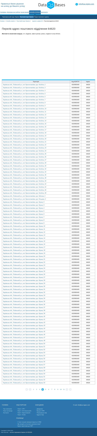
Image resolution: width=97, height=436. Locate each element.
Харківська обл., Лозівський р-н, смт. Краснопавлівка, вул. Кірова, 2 (23, 202)
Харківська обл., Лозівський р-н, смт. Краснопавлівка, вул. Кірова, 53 (24, 352)
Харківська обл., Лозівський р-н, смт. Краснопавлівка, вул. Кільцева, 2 (24, 199)
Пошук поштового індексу (41, 17)
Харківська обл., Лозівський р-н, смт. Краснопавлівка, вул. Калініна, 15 (24, 124)
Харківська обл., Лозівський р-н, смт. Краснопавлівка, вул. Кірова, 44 (24, 328)
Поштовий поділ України (27, 17)
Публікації (19, 418)
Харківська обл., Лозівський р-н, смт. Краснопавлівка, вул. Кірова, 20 (24, 256)
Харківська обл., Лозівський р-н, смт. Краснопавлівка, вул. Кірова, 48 (24, 340)
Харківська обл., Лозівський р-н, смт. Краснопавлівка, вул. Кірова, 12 (24, 232)
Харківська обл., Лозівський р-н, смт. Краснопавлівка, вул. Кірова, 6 (23, 214)
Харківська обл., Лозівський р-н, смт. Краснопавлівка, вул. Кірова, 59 (24, 370)
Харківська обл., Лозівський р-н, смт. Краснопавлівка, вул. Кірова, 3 (23, 205)
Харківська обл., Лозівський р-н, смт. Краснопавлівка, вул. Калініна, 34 (24, 172)
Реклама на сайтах (13, 12)
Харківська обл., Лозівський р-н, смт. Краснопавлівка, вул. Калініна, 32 (24, 169)
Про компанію (7, 409)
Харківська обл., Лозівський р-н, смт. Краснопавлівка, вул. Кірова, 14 (24, 238)
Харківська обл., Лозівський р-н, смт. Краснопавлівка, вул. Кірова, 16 (24, 244)
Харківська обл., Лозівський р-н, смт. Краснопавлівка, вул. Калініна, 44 (24, 187)
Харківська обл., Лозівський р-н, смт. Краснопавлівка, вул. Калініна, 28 (24, 163)
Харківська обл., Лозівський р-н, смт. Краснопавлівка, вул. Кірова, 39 (24, 313)
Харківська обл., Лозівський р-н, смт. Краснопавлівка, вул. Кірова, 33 (24, 295)
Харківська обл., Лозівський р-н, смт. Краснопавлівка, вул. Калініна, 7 (24, 99)
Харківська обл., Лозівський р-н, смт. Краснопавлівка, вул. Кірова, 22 (24, 262)
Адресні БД (40, 414)
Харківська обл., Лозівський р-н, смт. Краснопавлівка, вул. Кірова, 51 (24, 346)
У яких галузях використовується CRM (29, 422)
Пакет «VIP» (21, 409)
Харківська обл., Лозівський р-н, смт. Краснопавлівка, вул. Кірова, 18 (24, 250)
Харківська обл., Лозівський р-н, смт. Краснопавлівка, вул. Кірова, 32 (24, 292)
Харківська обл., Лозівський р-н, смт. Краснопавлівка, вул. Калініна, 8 (24, 102)
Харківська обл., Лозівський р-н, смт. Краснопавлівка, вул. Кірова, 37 (24, 307)
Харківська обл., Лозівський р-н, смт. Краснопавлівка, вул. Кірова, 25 (24, 271)
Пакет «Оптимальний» (25, 411)
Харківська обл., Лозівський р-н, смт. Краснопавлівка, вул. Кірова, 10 (24, 226)
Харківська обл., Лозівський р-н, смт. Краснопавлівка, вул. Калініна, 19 (24, 136)
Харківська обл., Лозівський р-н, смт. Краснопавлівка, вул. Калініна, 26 (24, 157)
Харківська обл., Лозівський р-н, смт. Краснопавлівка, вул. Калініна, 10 (24, 108)
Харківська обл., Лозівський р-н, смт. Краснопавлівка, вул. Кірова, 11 (24, 229)
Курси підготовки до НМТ (25, 426)
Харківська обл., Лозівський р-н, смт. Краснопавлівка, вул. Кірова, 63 (24, 382)
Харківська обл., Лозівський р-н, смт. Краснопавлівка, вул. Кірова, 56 (24, 361)
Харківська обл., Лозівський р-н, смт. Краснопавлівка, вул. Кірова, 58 (24, 367)
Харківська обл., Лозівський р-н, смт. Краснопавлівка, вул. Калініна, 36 (24, 175)
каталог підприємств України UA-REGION (21, 432)
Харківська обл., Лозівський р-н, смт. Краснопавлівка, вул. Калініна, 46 (24, 190)
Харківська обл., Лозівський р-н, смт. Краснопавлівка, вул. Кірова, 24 (24, 268)
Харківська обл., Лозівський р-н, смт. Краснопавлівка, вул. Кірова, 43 (24, 325)
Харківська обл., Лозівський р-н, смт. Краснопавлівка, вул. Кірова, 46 (24, 334)
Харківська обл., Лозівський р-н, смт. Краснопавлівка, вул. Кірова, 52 (24, 349)
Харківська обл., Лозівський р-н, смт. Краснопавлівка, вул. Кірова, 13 (24, 235)
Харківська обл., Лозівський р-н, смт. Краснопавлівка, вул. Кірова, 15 (24, 241)
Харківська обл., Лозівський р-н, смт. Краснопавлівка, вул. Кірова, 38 (24, 310)
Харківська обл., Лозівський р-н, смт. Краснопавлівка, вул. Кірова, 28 (24, 280)
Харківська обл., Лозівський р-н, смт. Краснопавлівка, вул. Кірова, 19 (24, 253)
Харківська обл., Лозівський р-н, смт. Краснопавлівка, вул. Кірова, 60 (24, 373)
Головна (3, 12)
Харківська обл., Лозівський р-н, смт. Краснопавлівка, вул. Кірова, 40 (24, 316)
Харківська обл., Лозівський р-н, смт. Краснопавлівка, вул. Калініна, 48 (24, 193)
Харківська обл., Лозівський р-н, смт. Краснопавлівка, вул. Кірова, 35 (24, 301)
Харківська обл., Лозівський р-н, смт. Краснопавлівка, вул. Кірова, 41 (24, 319)
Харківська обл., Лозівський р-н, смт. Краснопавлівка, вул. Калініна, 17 (24, 130)
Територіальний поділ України (10, 17)
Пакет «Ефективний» (24, 413)
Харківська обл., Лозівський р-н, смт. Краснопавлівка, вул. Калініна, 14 (24, 120)
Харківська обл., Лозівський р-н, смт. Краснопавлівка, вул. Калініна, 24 (24, 151)
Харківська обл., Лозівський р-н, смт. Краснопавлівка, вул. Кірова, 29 (24, 283)
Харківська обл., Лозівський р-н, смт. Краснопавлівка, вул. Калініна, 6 (24, 96)
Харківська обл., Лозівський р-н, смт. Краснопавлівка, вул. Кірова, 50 (24, 343)
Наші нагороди (7, 411)
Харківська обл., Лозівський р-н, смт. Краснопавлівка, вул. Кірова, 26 (24, 274)
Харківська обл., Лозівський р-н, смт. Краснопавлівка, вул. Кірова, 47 (24, 337)
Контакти (44, 12)
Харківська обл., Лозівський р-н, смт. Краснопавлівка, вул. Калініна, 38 (24, 178)
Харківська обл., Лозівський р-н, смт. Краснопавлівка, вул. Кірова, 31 (24, 289)
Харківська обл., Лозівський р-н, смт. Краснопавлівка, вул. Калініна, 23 (24, 148)
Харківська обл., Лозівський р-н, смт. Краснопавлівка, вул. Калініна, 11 (24, 111)
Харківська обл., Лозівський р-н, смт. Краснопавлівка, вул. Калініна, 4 (24, 90)
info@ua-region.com (86, 4)
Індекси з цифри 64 (37, 21)
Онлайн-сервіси (34, 12)
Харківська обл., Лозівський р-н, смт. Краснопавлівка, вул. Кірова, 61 (24, 376)
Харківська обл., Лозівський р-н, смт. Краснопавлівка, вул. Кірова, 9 (23, 223)
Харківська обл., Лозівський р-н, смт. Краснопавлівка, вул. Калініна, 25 (24, 154)
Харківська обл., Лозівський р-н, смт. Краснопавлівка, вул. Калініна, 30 (24, 166)
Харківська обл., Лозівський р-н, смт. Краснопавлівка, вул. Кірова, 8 (23, 220)
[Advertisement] (85, 51)
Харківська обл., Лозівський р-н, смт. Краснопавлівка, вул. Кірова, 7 (23, 217)
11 (64, 389)
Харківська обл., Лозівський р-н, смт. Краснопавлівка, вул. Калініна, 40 (24, 181)
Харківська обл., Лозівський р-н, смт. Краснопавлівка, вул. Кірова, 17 (24, 247)
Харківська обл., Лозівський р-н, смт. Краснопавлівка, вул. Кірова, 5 (23, 211)
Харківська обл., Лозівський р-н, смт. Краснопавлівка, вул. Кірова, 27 (24, 277)
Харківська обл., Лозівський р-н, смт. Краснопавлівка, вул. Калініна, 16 (24, 127)
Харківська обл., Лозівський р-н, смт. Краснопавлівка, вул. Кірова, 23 (24, 265)
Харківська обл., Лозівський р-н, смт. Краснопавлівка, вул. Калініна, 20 (24, 139)
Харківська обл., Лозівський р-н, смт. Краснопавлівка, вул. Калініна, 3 (24, 87)
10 (61, 389)
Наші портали (21, 405)
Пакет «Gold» (22, 414)
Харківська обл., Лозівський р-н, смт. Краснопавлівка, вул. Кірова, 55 (24, 358)
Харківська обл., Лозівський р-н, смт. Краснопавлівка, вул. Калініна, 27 (24, 160)
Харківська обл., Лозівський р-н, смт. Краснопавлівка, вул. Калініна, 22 (24, 145)
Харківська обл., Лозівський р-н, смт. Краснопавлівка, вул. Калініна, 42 (24, 184)
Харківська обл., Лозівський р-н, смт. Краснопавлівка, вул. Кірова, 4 (23, 208)
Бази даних (25, 12)
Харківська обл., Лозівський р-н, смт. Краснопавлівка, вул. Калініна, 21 (24, 142)
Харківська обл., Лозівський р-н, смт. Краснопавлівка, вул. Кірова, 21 (24, 259)
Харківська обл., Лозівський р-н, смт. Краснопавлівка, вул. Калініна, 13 (24, 117)
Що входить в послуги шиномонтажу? (29, 424)
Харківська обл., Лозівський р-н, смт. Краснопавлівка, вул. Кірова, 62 (24, 379)
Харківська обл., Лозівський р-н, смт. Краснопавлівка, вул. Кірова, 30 (24, 286)
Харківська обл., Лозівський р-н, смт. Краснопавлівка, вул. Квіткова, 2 (24, 196)
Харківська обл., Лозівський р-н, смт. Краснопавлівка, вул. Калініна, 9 (24, 105)
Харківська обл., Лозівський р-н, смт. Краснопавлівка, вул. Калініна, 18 (24, 133)
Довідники (40, 409)
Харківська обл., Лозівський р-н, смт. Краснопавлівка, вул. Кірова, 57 (24, 364)
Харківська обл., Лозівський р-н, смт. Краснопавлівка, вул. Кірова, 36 (24, 304)
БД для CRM (40, 411)
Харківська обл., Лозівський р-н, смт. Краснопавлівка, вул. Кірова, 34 (24, 298)
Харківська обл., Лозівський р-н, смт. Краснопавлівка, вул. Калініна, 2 (24, 84)
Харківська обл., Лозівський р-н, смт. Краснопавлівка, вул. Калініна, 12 (24, 114)
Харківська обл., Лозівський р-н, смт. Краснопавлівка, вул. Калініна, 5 (24, 93)
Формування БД (42, 413)
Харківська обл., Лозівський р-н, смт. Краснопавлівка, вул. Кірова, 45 (24, 331)
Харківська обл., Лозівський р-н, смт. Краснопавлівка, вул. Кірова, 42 (24, 322)
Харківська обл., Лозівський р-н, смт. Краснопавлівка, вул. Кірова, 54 (24, 355)
